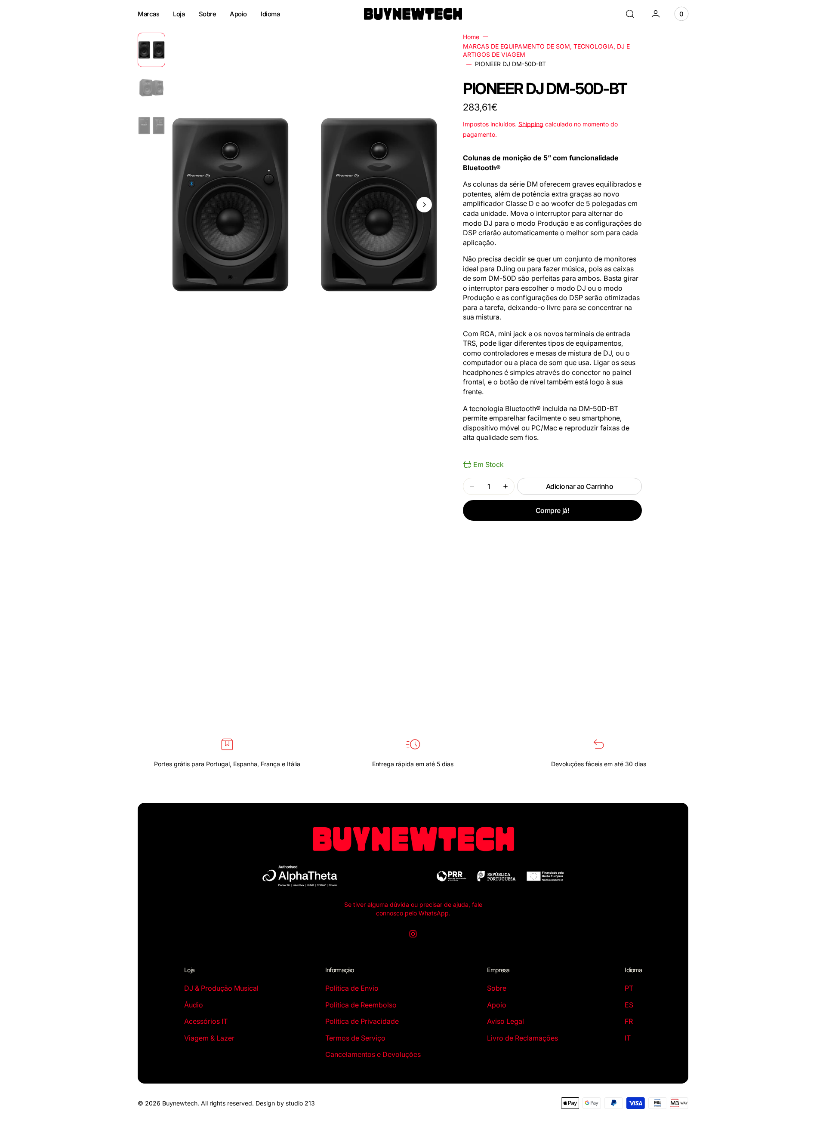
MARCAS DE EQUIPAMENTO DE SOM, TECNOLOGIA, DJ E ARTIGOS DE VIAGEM (546, 50)
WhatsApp (434, 913)
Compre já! (552, 510)
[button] (630, 14)
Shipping (530, 124)
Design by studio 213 (285, 1103)
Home (471, 36)
